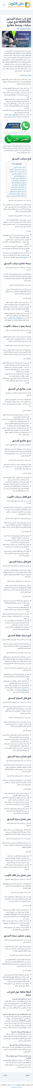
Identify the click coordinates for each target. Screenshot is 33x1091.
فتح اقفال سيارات (13, 114)
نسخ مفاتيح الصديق (20, 176)
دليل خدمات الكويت (12, 1084)
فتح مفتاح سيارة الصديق (18, 187)
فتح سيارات (22, 257)
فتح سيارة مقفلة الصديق (19, 182)
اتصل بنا (13, 1087)
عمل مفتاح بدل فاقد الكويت (17, 191)
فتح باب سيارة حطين (25, 75)
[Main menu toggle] (4, 5)
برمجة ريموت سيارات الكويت (17, 171)
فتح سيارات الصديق (20, 167)
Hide (13, 164)
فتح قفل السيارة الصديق (19, 185)
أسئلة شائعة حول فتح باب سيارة (16, 196)
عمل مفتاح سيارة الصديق (18, 189)
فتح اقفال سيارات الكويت (18, 178)
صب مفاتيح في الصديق (19, 174)
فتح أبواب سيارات (22, 689)
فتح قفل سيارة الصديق (19, 180)
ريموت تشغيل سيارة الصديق (17, 193)
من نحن (19, 1087)
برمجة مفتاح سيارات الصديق (17, 169)
